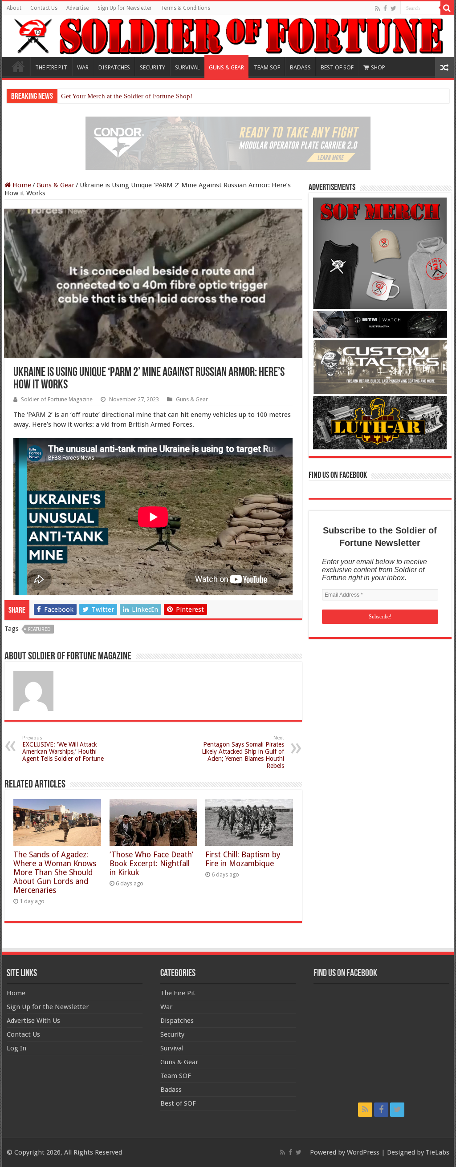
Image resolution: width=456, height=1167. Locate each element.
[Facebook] (385, 8)
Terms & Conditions (185, 8)
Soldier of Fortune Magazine (57, 399)
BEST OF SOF (337, 67)
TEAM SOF (267, 67)
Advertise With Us (33, 1021)
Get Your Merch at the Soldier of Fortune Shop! (126, 96)
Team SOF (175, 1076)
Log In (16, 1048)
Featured (39, 629)
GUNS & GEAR (226, 67)
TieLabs (437, 1152)
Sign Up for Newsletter (125, 8)
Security (172, 1034)
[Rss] (377, 8)
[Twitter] (393, 8)
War (166, 1007)
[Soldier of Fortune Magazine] (228, 36)
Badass (171, 1090)
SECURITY (152, 67)
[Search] (447, 8)
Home (18, 66)
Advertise (77, 8)
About (14, 8)
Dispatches (177, 1021)
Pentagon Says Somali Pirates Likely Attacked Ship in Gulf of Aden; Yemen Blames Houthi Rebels (243, 752)
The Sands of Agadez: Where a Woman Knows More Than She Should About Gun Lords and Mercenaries (54, 872)
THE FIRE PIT (51, 67)
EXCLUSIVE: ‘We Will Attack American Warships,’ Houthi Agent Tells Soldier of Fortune (63, 748)
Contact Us (43, 8)
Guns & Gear (55, 185)
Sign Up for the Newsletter (48, 1007)
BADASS (300, 67)
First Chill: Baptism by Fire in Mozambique (243, 859)
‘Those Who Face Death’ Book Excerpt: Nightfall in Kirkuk (151, 863)
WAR (83, 67)
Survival (171, 1048)
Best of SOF (178, 1103)
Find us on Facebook (338, 475)
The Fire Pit (177, 993)
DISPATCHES (114, 67)
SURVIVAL (187, 67)
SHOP (378, 67)
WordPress (363, 1152)
